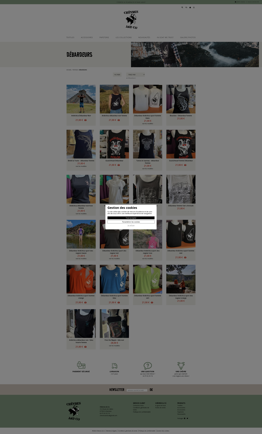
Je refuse (131, 225)
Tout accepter (131, 218)
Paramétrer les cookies (131, 222)
